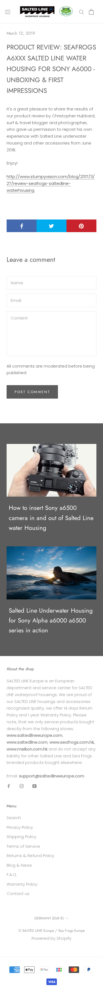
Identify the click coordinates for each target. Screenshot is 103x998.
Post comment (32, 391)
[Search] (81, 11)
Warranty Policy (22, 884)
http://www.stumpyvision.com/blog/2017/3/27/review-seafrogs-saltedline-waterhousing (51, 183)
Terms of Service (23, 846)
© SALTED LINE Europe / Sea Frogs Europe (51, 930)
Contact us (18, 893)
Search (14, 818)
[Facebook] (9, 786)
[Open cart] (91, 12)
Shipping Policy (21, 836)
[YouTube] (34, 786)
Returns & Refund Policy (30, 855)
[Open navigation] (7, 11)
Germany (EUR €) (49, 918)
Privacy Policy (20, 827)
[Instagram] (22, 786)
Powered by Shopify (51, 938)
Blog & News (19, 865)
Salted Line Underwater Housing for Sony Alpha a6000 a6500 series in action (51, 620)
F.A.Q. (12, 874)
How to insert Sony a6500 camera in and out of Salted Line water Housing (51, 517)
